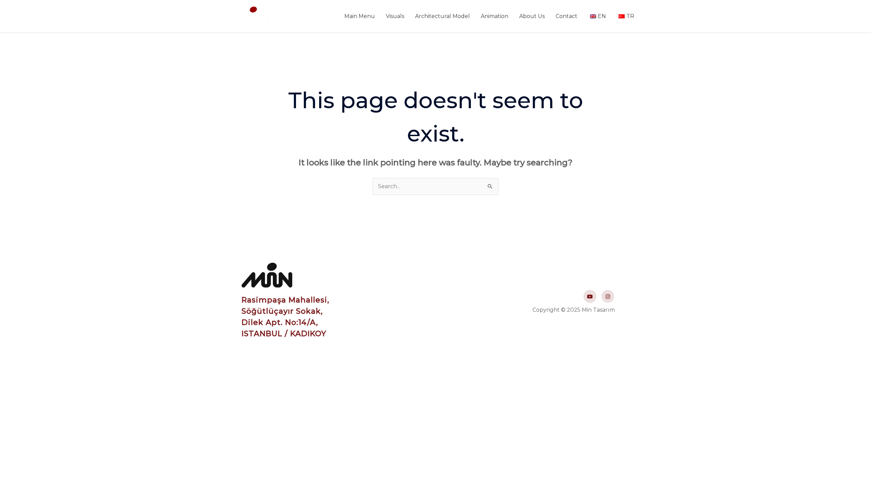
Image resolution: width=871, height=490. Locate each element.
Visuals (395, 16)
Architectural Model (442, 16)
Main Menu (359, 16)
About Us (532, 16)
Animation (494, 16)
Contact (566, 16)
